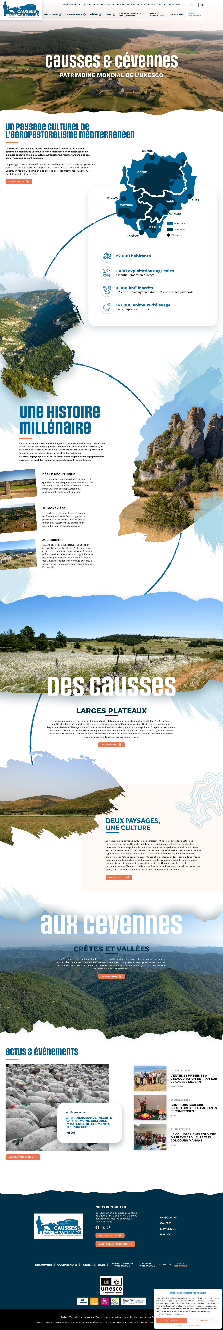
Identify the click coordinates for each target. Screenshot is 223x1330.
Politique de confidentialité (188, 1325)
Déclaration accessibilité (125, 1322)
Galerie (87, 5)
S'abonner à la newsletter (113, 1244)
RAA (133, 5)
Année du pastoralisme (157, 14)
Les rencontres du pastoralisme (130, 14)
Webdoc (120, 5)
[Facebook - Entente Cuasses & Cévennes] (97, 1228)
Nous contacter (108, 1235)
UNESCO (40, 1322)
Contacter (174, 5)
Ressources (70, 5)
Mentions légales (55, 1322)
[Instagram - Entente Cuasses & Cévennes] (108, 1228)
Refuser (204, 1320)
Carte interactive (194, 14)
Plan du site (103, 1322)
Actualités (177, 14)
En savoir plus (16, 181)
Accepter (171, 1320)
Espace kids (103, 5)
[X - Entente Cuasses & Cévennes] (103, 1228)
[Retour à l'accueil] (21, 10)
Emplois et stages (151, 5)
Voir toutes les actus (21, 1157)
